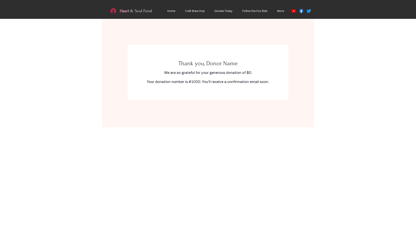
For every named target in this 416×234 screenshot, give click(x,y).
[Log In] (112, 11)
